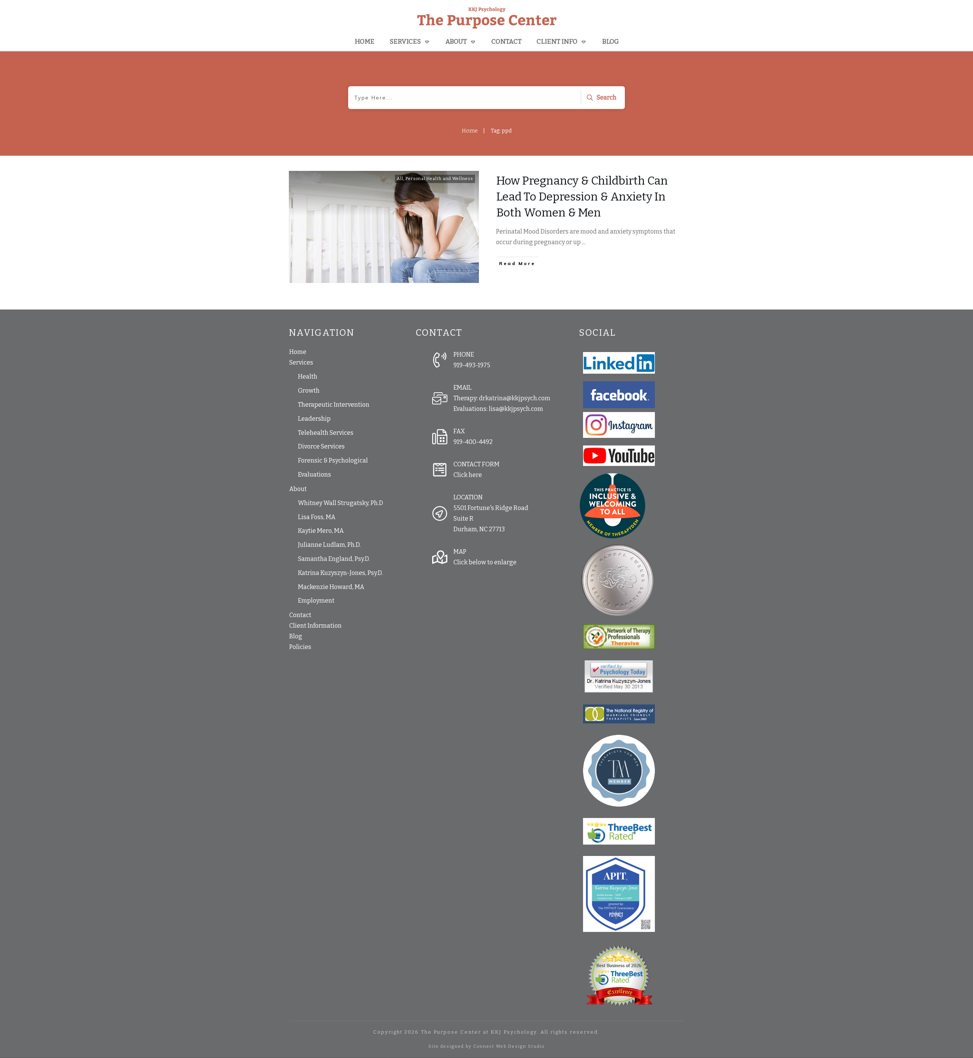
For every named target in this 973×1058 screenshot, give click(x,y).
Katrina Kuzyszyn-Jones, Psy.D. (340, 572)
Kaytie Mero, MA (321, 530)
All (400, 178)
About (298, 489)
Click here (467, 474)
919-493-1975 (471, 365)
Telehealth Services (325, 432)
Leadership (314, 418)
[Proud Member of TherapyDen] (612, 505)
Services (301, 362)
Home (297, 351)
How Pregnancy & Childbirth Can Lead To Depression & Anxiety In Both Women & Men (582, 196)
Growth (309, 390)
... (583, 242)
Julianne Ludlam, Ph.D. (329, 544)
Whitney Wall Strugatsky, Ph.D (340, 503)
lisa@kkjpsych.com (516, 408)
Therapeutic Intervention (333, 404)
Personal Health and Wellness (439, 178)
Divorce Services (321, 446)
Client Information (315, 625)
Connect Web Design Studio (509, 1046)
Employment (316, 600)
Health (307, 376)
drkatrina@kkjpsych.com (514, 398)
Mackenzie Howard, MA (331, 587)
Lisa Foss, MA (316, 517)
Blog (295, 636)
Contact (300, 615)
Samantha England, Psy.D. (334, 558)
